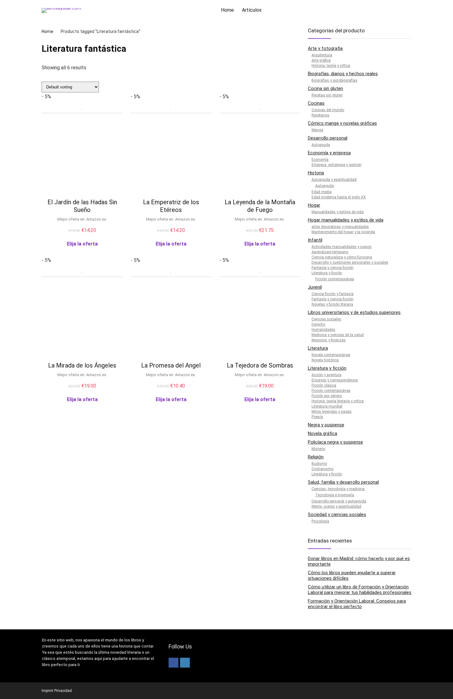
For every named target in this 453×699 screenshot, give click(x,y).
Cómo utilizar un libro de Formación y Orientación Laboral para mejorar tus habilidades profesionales (359, 589)
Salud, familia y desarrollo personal (343, 482)
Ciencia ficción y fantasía (332, 294)
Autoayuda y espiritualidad (334, 179)
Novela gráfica (322, 433)
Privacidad (63, 691)
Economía (320, 159)
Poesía (317, 417)
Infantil (315, 240)
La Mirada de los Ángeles (82, 365)
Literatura (318, 348)
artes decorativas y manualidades (340, 227)
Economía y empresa (329, 153)
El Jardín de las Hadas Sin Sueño (82, 205)
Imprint (47, 691)
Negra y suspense (326, 425)
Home (227, 10)
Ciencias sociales (326, 319)
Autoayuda (321, 145)
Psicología (320, 521)
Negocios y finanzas (329, 340)
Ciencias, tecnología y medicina (338, 489)
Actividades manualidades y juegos (342, 247)
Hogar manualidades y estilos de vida (345, 220)
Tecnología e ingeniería (334, 495)
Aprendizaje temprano (330, 252)
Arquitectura (322, 55)
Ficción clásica (324, 385)
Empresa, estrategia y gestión (336, 165)
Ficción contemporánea (334, 279)
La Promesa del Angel (171, 365)
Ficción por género (327, 396)
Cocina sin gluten (325, 88)
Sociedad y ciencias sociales (337, 514)
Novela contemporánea (331, 355)
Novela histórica (325, 360)
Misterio (318, 449)
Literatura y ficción (327, 273)
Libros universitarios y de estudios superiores (354, 312)
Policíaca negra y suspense (335, 442)
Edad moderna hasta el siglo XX (339, 197)
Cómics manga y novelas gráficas (342, 123)
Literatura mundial (327, 406)
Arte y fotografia (325, 48)
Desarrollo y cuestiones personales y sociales (350, 262)
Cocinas (316, 103)
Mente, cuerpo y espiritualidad (336, 506)
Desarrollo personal (327, 138)
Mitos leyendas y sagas (332, 411)
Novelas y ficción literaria (332, 304)
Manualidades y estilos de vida (338, 212)
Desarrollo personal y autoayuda (339, 501)
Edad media (322, 192)
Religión (316, 457)
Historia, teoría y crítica (331, 65)
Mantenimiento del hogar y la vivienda (343, 232)
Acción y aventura (326, 375)
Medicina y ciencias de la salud (338, 335)
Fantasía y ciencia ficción (332, 268)
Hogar (314, 205)
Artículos (252, 10)
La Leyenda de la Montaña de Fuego (260, 205)
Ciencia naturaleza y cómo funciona (342, 257)
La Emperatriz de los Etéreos (171, 205)
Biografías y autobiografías (334, 80)
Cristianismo (322, 469)
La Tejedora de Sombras (260, 365)
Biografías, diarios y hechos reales (343, 73)
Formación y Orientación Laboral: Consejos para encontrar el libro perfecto (357, 603)
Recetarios (320, 115)
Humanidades (323, 329)
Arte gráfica (321, 60)
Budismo (319, 463)
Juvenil (315, 287)
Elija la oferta (82, 244)
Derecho (318, 324)
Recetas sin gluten (327, 95)
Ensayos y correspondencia (335, 380)
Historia (316, 173)
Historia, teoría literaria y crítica (338, 401)
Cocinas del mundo (328, 110)
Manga (317, 130)
